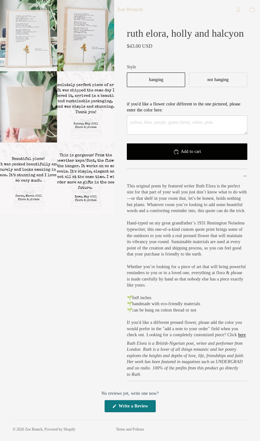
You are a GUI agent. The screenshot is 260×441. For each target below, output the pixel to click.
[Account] (238, 9)
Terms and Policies (130, 429)
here (242, 334)
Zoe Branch (33, 429)
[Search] (21, 9)
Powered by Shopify (59, 429)
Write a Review (136, 408)
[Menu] (7, 9)
